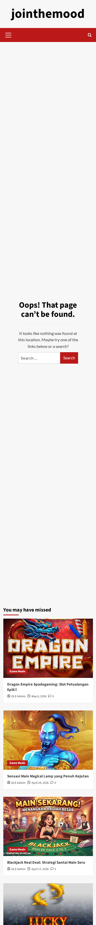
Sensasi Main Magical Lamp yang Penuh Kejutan (48, 776)
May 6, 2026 (38, 696)
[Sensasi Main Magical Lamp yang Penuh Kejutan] (48, 740)
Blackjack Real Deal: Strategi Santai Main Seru (46, 862)
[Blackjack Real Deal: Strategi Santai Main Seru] (48, 826)
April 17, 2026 (40, 869)
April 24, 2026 (40, 783)
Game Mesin (17, 671)
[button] (8, 34)
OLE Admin (18, 696)
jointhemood (48, 14)
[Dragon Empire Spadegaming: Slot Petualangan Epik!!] (48, 648)
